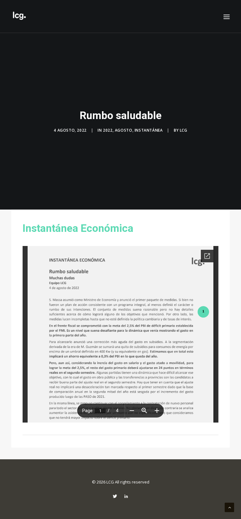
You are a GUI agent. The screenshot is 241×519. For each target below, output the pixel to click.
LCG (183, 130)
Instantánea (149, 130)
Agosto (123, 130)
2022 (107, 130)
